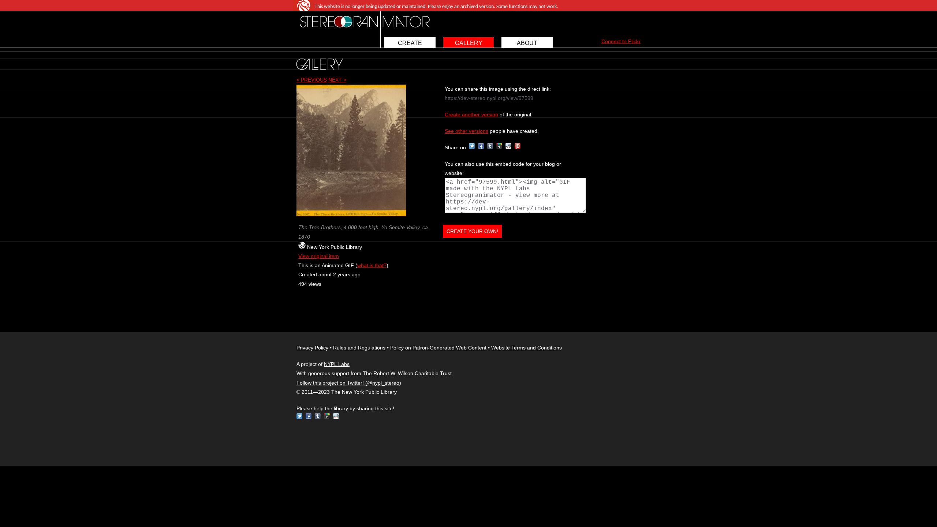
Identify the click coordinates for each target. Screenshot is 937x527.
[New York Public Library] (302, 247)
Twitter (472, 146)
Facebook (481, 146)
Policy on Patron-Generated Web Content (438, 348)
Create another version (471, 114)
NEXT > (337, 80)
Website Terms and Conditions (526, 348)
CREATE (410, 43)
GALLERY (468, 43)
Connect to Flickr (621, 41)
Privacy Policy (312, 348)
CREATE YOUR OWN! (472, 231)
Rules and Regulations (359, 348)
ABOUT (527, 43)
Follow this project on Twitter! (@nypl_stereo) (348, 383)
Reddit (508, 146)
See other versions (466, 131)
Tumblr (490, 146)
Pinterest (517, 146)
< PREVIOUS (311, 80)
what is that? (372, 265)
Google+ (499, 146)
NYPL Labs (337, 364)
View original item (318, 256)
